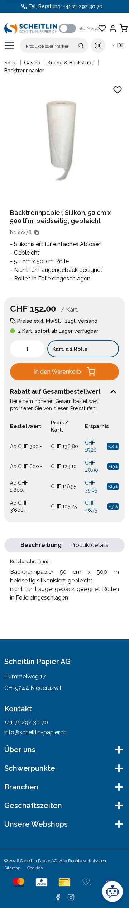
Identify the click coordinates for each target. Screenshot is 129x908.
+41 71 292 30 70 (82, 6)
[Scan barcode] (98, 45)
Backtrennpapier (24, 70)
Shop (10, 63)
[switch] (67, 28)
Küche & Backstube (71, 63)
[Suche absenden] (81, 45)
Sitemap (12, 867)
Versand (87, 321)
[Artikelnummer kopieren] (36, 232)
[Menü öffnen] (9, 45)
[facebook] (58, 897)
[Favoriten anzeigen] (102, 28)
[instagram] (71, 897)
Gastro (32, 63)
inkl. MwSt (87, 28)
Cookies (35, 867)
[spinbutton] (27, 348)
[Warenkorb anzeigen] (124, 28)
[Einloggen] (113, 28)
